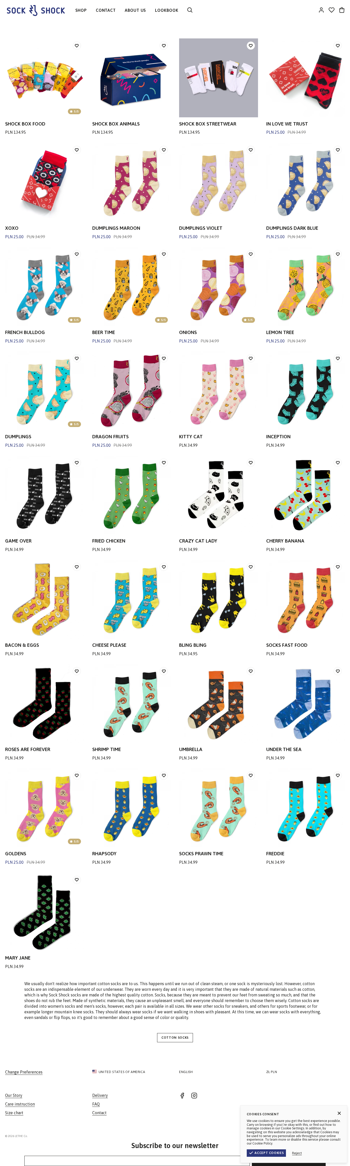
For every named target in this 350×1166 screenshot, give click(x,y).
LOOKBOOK (166, 10)
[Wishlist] (331, 10)
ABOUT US (135, 10)
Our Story (13, 1095)
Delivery (100, 1095)
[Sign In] (321, 10)
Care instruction (20, 1104)
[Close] (339, 1113)
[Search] (190, 10)
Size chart (14, 1112)
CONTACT (106, 10)
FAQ (96, 1104)
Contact (99, 1112)
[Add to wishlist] (77, 45)
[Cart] (342, 10)
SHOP (81, 10)
